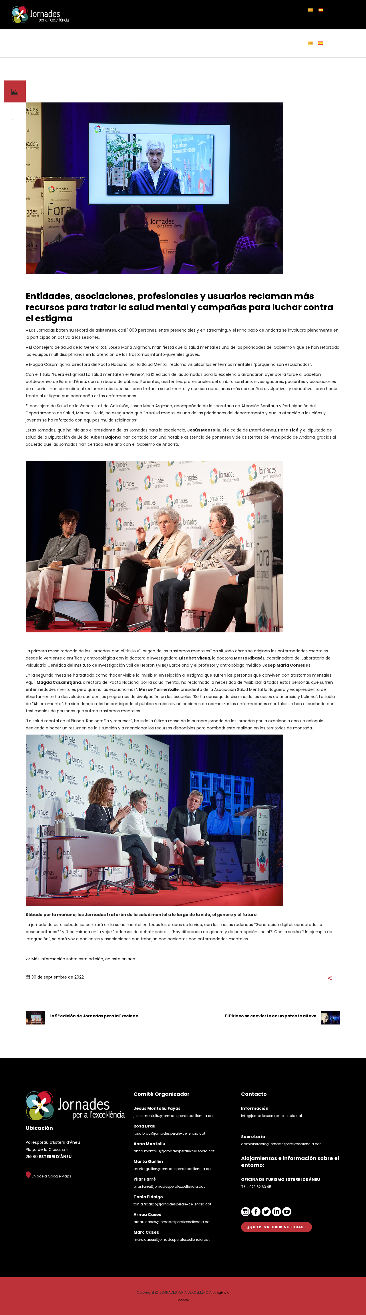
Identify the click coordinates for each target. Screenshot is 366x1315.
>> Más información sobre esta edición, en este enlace (80, 959)
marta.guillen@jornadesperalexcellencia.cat (173, 1168)
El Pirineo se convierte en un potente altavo (271, 1016)
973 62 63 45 (260, 1186)
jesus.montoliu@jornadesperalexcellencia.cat (174, 1115)
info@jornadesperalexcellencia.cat (271, 1115)
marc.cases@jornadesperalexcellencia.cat (172, 1239)
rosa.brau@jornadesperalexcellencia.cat (169, 1133)
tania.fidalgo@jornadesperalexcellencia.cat (172, 1204)
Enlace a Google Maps (51, 1176)
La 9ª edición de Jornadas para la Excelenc (93, 1016)
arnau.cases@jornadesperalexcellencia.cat (172, 1221)
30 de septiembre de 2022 (57, 977)
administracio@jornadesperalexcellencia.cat (281, 1143)
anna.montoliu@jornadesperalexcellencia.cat (174, 1151)
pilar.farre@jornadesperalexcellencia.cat (169, 1186)
